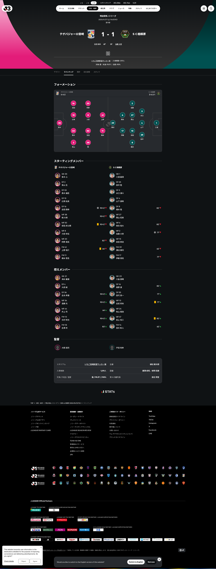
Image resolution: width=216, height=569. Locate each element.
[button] (204, 8)
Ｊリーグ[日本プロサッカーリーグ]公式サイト (51, 550)
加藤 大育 (118, 44)
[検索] (211, 8)
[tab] (57, 72)
